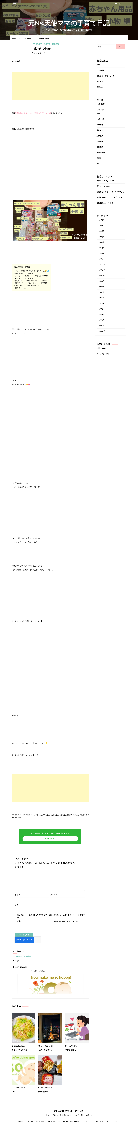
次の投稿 (17, 952)
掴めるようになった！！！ (106, 76)
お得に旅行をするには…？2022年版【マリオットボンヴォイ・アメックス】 (69, 1121)
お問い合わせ (101, 348)
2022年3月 (100, 248)
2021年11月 (101, 270)
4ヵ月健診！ (101, 70)
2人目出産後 (101, 104)
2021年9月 (100, 281)
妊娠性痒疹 (101, 152)
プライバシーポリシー (105, 354)
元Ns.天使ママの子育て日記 (69, 23)
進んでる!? (100, 81)
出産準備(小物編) (41, 49)
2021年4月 (100, 309)
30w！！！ (16, 1092)
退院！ (99, 181)
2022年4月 (101, 242)
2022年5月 (100, 237)
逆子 (98, 114)
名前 (17, 895)
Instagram (40, 1121)
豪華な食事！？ (45, 1092)
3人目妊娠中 (101, 119)
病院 (98, 164)
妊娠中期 (100, 136)
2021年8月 (100, 287)
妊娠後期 (55, 44)
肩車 (98, 65)
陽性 (98, 203)
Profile (20, 1121)
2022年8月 (101, 220)
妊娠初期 (100, 141)
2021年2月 (100, 320)
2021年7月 (100, 292)
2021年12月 (101, 264)
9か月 (16, 961)
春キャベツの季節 (19, 1050)
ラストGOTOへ (45, 1050)
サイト (17, 905)
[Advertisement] (50, 86)
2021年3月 (100, 314)
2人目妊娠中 (37, 44)
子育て (99, 158)
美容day (100, 87)
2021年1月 (100, 326)
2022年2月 (100, 253)
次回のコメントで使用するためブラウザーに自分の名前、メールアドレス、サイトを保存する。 (51, 916)
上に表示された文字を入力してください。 (65, 921)
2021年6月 (100, 298)
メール (53, 895)
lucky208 (78, 846)
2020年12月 (101, 331)
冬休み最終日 (71, 1050)
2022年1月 (100, 259)
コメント (19, 867)
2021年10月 (101, 276)
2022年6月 (101, 231)
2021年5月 (100, 303)
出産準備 (47, 44)
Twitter (30, 1121)
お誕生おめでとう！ (104, 192)
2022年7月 (100, 226)
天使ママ (100, 130)
